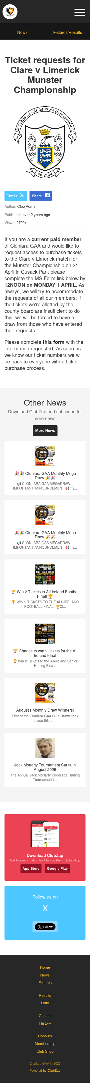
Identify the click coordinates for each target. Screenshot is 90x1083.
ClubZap (54, 1070)
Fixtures (45, 982)
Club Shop (45, 1051)
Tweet (12, 195)
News (22, 32)
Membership (45, 1043)
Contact (45, 1016)
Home (45, 967)
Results (45, 995)
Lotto (45, 1003)
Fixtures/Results (67, 32)
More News (45, 430)
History (45, 1023)
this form (53, 341)
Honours (45, 1036)
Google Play (57, 868)
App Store (31, 868)
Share (37, 195)
